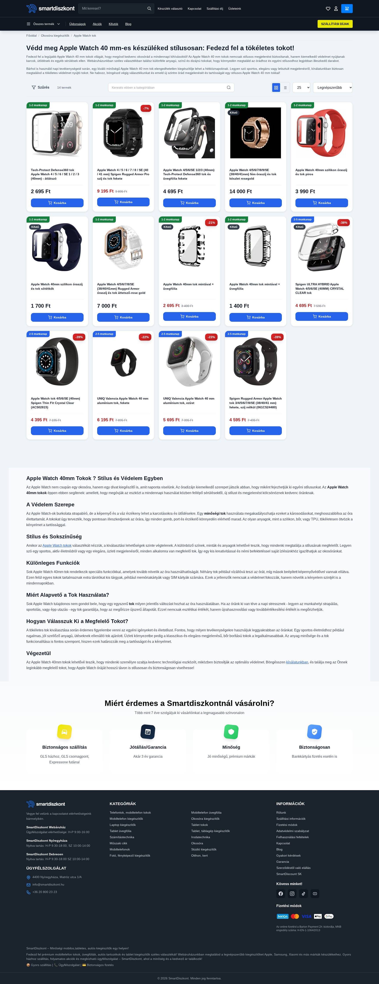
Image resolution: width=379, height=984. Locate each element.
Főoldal (31, 35)
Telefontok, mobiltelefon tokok (130, 812)
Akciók (97, 24)
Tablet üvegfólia (120, 831)
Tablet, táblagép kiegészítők (210, 831)
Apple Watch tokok (57, 545)
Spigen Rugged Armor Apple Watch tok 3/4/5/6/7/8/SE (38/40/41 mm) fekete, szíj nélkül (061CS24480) (255, 403)
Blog (128, 24)
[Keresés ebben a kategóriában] (229, 87)
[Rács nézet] (276, 87)
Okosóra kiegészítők (55, 35)
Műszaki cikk (118, 843)
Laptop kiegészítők (123, 825)
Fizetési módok (286, 825)
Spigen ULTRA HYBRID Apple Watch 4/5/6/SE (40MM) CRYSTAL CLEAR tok (319, 288)
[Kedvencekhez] (81, 156)
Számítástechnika (122, 837)
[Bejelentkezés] (336, 8)
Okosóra (197, 843)
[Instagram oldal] (292, 893)
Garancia (282, 861)
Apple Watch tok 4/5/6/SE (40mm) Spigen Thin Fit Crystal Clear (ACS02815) (55, 403)
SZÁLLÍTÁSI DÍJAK (335, 24)
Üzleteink (234, 8)
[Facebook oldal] (280, 893)
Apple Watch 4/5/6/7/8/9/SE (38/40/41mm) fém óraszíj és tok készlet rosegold (252, 174)
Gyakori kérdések (288, 855)
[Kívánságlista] (328, 8)
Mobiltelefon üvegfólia (206, 812)
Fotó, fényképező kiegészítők (130, 855)
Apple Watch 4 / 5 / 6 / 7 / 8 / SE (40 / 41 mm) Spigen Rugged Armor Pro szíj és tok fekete (123, 174)
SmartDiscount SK (289, 874)
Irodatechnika (200, 837)
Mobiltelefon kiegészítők (126, 818)
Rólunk (281, 812)
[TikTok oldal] (303, 893)
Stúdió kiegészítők (203, 849)
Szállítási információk (291, 818)
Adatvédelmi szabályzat (292, 831)
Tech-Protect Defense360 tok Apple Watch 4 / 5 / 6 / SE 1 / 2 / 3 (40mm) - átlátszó (55, 174)
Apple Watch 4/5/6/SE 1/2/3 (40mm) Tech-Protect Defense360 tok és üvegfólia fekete (189, 174)
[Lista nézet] (285, 87)
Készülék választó (170, 8)
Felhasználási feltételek (292, 837)
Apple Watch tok (85, 35)
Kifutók (113, 24)
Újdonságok (77, 24)
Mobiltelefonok (120, 849)
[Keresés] (149, 8)
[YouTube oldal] (315, 893)
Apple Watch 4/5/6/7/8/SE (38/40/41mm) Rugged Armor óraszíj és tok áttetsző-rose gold (121, 288)
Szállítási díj (215, 8)
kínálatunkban (297, 662)
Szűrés (43, 87)
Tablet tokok (199, 825)
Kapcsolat (194, 8)
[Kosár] (347, 8)
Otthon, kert (199, 855)
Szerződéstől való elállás (293, 868)
